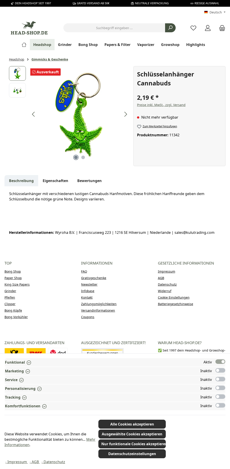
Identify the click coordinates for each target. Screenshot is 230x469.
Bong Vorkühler (16, 317)
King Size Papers (17, 284)
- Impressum (16, 461)
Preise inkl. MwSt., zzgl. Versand (161, 105)
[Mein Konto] (208, 28)
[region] (68, 114)
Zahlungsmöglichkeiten (99, 304)
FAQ (84, 271)
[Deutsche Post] (14, 353)
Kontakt (87, 297)
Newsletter (89, 284)
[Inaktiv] (220, 370)
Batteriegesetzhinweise (175, 304)
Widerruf (164, 291)
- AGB (35, 461)
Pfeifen (9, 297)
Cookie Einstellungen (174, 297)
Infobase (87, 291)
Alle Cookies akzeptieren (132, 424)
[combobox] (114, 27)
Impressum (166, 271)
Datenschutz (167, 284)
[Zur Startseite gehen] (29, 28)
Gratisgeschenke (93, 278)
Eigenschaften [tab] (55, 180)
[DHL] (36, 353)
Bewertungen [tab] (89, 180)
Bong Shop (12, 271)
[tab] (21, 180)
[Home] (26, 44)
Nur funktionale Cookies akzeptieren (133, 443)
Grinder (10, 291)
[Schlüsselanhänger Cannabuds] (79, 114)
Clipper (9, 304)
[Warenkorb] (221, 28)
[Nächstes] (125, 114)
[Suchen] (170, 27)
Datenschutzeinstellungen (132, 453)
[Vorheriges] (33, 114)
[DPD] (58, 353)
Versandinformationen (98, 310)
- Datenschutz (53, 461)
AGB (161, 278)
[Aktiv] (220, 361)
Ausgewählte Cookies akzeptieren (132, 434)
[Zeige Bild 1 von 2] (76, 157)
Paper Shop (13, 278)
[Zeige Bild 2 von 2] (83, 157)
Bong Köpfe (13, 310)
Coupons (87, 317)
